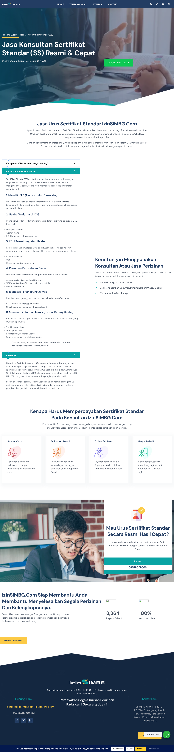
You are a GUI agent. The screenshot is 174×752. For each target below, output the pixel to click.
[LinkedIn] (30, 720)
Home (60, 4)
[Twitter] (23, 720)
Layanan (97, 4)
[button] (41, 163)
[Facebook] (17, 720)
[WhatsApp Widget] (166, 734)
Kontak (112, 4)
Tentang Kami (77, 4)
